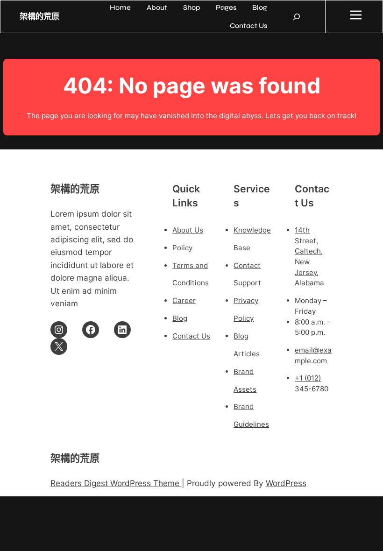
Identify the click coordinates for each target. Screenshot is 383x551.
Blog (179, 318)
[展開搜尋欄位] (296, 16)
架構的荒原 (39, 16)
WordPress (286, 483)
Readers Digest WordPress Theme (116, 483)
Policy (182, 247)
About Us (187, 230)
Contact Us (191, 336)
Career (184, 300)
